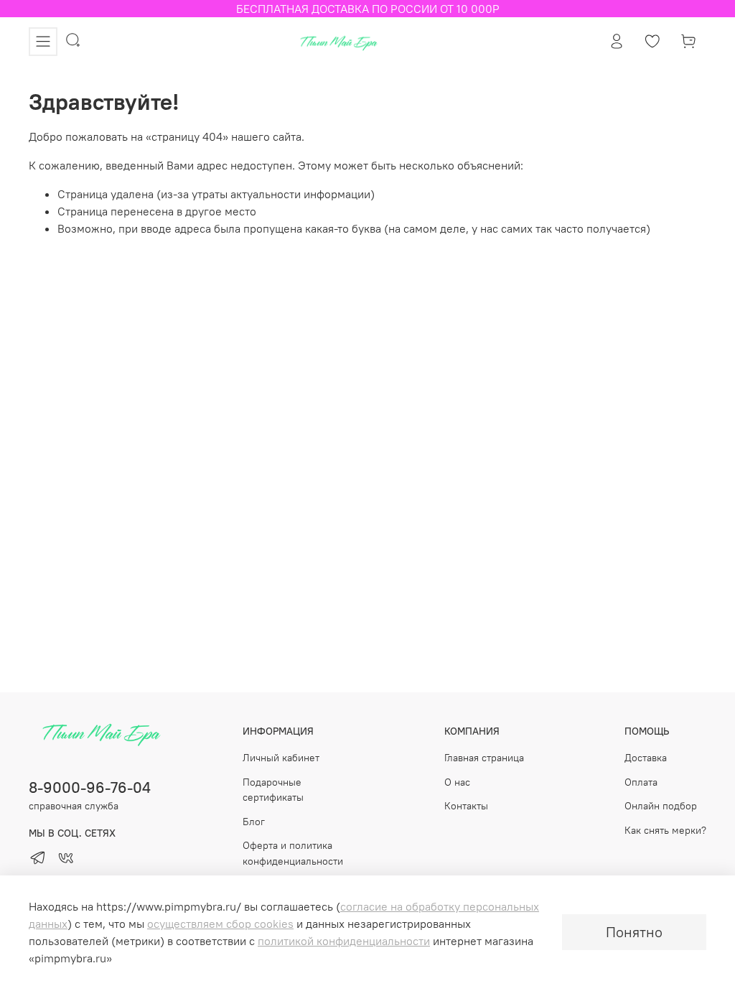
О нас (457, 782)
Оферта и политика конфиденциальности (293, 853)
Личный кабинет (281, 757)
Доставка (645, 757)
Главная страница (484, 757)
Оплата (640, 782)
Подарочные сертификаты (273, 790)
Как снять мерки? (665, 830)
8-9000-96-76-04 (90, 787)
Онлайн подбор (660, 805)
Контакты (466, 805)
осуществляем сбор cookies (220, 923)
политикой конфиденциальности (344, 941)
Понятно (634, 932)
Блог (254, 821)
